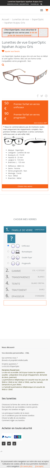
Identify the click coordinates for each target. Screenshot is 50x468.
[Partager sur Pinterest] (46, 96)
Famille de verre (25, 229)
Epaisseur (25, 296)
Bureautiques (26, 251)
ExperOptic (38, 19)
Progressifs (26, 263)
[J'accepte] (39, 466)
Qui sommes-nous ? (10, 358)
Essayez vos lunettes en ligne (13, 409)
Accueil (5, 19)
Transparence (25, 276)
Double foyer (26, 257)
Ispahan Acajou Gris (14, 22)
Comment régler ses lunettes (13, 420)
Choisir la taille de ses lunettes (13, 418)
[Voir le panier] (46, 10)
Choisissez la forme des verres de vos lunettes (20, 404)
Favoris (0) (34, 4)
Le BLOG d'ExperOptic (10, 366)
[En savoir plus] (26, 466)
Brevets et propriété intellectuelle (15, 360)
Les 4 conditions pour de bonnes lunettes (18, 415)
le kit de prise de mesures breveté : (22, 34)
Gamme (25, 270)
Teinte (25, 283)
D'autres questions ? (10, 364)
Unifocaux (25, 246)
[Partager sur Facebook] (38, 96)
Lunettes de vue (20, 19)
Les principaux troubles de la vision (15, 413)
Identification (12, 4)
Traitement (25, 289)
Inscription (24, 4)
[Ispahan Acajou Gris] (25, 75)
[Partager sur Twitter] (41, 96)
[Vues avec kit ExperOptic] (43, 32)
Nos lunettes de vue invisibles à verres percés (20, 407)
